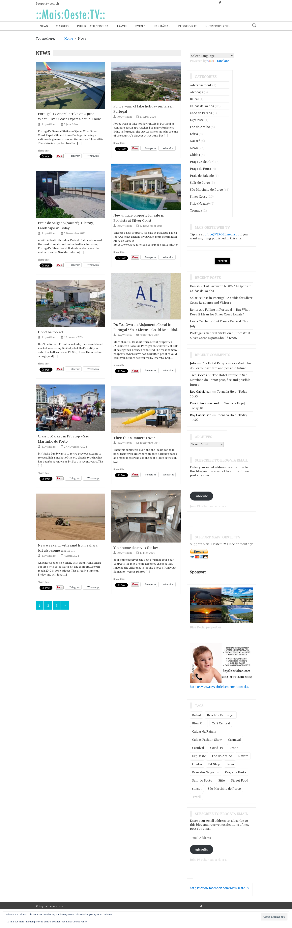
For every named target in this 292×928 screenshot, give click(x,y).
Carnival (198, 748)
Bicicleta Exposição (220, 715)
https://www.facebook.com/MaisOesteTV (219, 888)
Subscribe (201, 496)
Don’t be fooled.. (51, 332)
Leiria (194, 134)
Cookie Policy (80, 921)
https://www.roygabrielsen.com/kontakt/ (219, 686)
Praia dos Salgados (205, 772)
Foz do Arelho (200, 127)
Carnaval (234, 739)
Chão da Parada (201, 113)
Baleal (194, 99)
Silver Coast (198, 196)
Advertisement (200, 85)
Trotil (196, 796)
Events (140, 26)
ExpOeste (197, 120)
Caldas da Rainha (202, 106)
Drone (233, 748)
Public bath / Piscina (93, 26)
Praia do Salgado (202, 175)
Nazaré (195, 141)
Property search (47, 3)
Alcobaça (196, 92)
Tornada (196, 210)
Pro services (187, 26)
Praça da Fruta (200, 168)
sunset (197, 788)
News (44, 26)
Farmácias (162, 26)
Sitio (221, 780)
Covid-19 (216, 748)
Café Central (221, 723)
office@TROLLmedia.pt (222, 234)
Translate (222, 61)
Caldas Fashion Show (207, 739)
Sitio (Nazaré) (200, 203)
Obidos (195, 154)
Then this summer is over (134, 437)
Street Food (239, 780)
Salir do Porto (200, 182)
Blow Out (199, 723)
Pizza (230, 764)
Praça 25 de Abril (202, 161)
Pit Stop (214, 764)
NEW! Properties (217, 26)
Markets (62, 26)
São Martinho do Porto (206, 189)
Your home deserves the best (136, 547)
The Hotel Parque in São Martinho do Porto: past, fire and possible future (220, 380)
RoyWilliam (49, 124)
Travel (122, 26)
